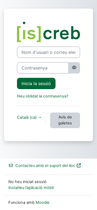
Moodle (43, 202)
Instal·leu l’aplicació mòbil (31, 187)
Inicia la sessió (36, 83)
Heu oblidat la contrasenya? (42, 96)
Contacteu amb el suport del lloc (45, 165)
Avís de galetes (65, 120)
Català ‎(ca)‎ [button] (27, 117)
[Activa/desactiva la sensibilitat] (74, 68)
